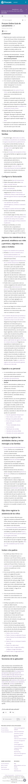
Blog (15, 763)
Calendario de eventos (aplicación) (15, 433)
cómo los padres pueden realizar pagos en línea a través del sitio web (15, 216)
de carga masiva (8, 148)
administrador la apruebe (17, 488)
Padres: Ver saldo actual (12, 645)
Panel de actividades (15, 459)
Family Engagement (18, 744)
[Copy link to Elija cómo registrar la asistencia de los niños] (22, 514)
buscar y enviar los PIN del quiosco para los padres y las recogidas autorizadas (15, 533)
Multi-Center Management (20, 753)
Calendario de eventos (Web (13, 431)
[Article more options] (25, 20)
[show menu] (25, 2)
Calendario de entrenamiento (11, 378)
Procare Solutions (5, 763)
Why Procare (4, 767)
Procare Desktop (5, 730)
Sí (5, 712)
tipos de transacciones (18, 180)
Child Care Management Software (19, 728)
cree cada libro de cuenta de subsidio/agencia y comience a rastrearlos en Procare (14, 204)
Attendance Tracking (18, 733)
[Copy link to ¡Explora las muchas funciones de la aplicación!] (4, 662)
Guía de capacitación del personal (14, 415)
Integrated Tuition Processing (18, 748)
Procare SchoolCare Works (7, 732)
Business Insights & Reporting (18, 736)
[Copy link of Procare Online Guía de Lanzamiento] (14, 26)
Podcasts (16, 769)
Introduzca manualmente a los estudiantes (15, 140)
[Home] (9, 2)
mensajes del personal (15, 674)
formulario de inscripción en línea (17, 152)
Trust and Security (5, 769)
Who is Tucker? (4, 765)
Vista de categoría (8, 20)
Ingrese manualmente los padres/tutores (14, 142)
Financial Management (19, 746)
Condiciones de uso (19, 775)
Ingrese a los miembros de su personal (14, 250)
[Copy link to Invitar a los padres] (19, 550)
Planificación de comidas (12, 429)
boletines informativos (18, 680)
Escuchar (5, 31)
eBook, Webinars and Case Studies (20, 766)
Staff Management (18, 755)
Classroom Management (19, 740)
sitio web (7, 473)
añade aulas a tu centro (18, 138)
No (13, 712)
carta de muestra (8, 566)
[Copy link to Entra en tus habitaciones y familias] (10, 134)
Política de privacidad (9, 775)
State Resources (17, 770)
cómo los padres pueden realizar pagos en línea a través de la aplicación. (15, 221)
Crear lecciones (10, 427)
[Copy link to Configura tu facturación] (24, 177)
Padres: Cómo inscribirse (12, 633)
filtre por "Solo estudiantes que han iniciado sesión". (15, 543)
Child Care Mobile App (19, 731)
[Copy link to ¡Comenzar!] (13, 34)
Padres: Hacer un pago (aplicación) (15, 651)
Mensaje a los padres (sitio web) (14, 419)
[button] (8, 719)
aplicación (22, 471)
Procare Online (4, 728)
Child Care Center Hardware (20, 738)
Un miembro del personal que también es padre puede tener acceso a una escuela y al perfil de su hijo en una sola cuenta (14, 317)
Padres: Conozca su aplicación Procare (16, 635)
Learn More (4, 12)
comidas (11, 683)
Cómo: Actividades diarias (13, 425)
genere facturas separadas (16, 196)
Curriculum (16, 742)
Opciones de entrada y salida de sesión (16, 527)
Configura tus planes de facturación (13, 208)
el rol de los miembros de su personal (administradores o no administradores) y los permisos (13, 254)
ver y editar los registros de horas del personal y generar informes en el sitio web (14, 362)
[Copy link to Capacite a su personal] (22, 369)
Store (8, 116)
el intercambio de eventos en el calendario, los (14, 681)
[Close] (26, 9)
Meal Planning (17, 751)
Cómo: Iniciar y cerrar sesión (13, 417)
